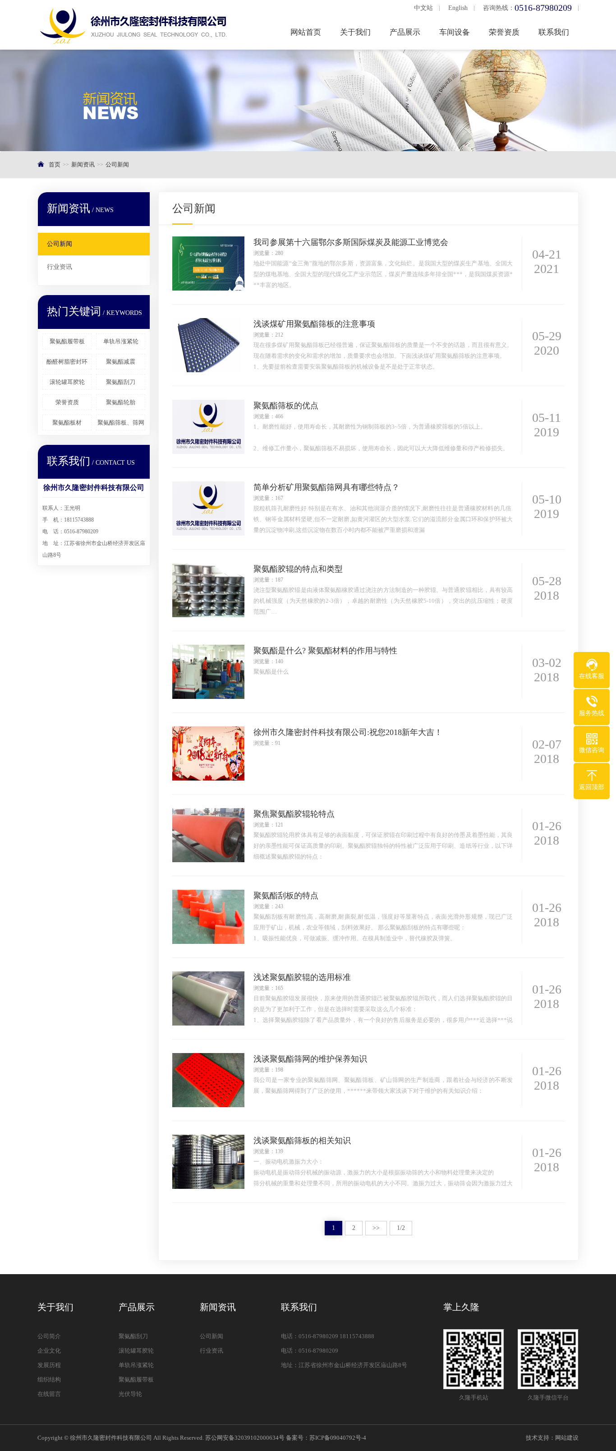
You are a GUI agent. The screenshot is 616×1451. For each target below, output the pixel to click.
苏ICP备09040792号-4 (337, 1437)
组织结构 (49, 1379)
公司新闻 (117, 164)
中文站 (423, 8)
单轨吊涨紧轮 (120, 341)
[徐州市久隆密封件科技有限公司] (136, 25)
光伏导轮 (130, 1394)
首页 (54, 164)
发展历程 (49, 1365)
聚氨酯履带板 (67, 341)
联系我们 (553, 32)
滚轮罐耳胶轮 (67, 382)
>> (376, 1228)
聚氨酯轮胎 (120, 402)
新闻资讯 (83, 164)
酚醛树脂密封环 (66, 361)
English (458, 8)
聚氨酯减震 (120, 361)
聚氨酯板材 (67, 422)
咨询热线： (527, 8)
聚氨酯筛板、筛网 (120, 422)
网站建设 (567, 1437)
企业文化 (49, 1350)
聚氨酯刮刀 (120, 382)
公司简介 (49, 1336)
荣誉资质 (504, 32)
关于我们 (355, 32)
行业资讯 (59, 266)
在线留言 (49, 1394)
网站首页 (305, 32)
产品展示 (405, 32)
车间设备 (454, 32)
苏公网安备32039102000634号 (245, 1437)
